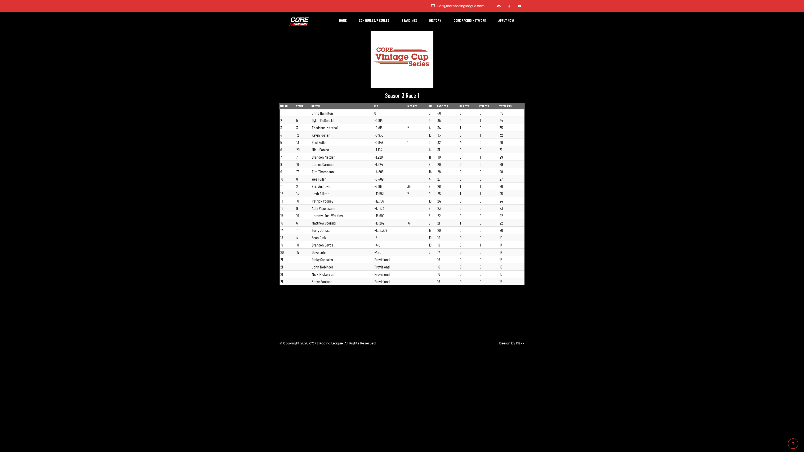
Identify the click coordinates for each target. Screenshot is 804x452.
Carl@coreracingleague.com (460, 6)
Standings (409, 20)
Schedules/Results (374, 20)
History (435, 20)
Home (343, 20)
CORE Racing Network (470, 20)
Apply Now (506, 20)
